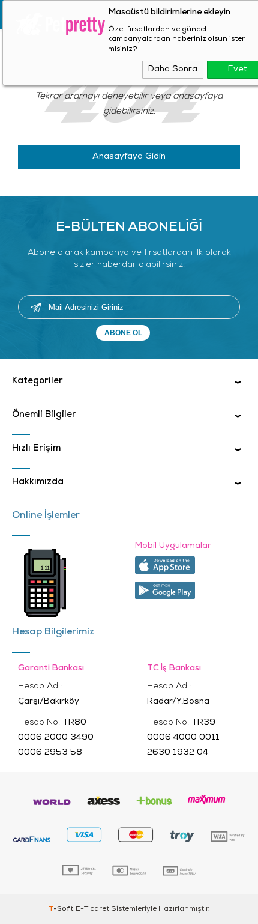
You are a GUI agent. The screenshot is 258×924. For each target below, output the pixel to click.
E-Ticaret (92, 909)
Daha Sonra (172, 69)
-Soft (62, 909)
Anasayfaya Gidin (129, 156)
